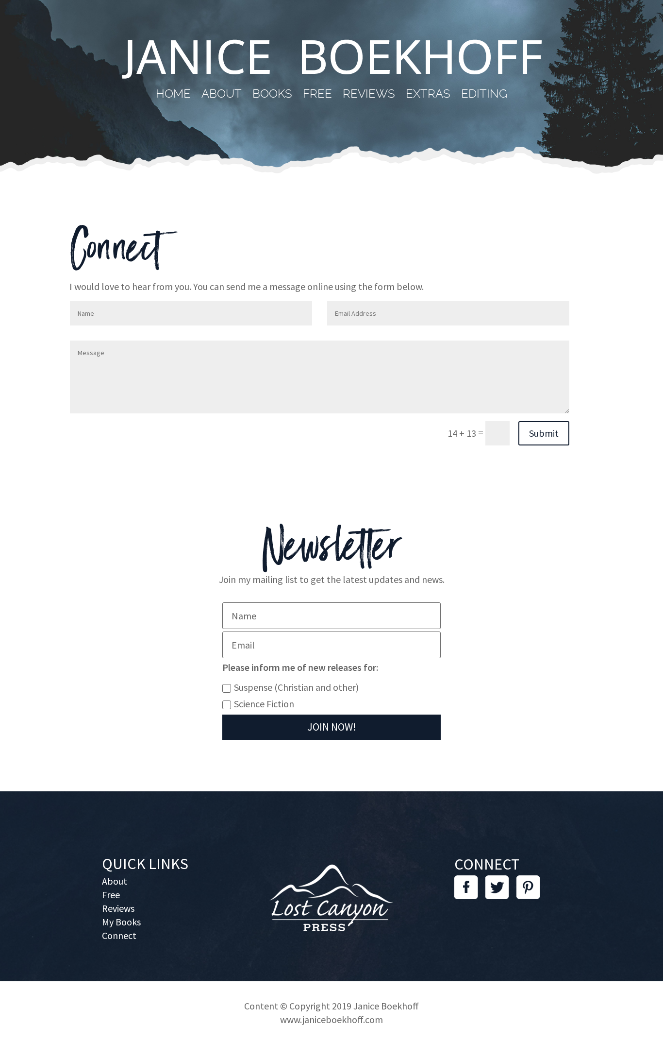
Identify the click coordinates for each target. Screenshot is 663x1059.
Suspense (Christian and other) (296, 687)
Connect (119, 935)
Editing (484, 95)
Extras (428, 95)
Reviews (369, 95)
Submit (544, 433)
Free (317, 95)
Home (173, 95)
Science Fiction (264, 704)
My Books (121, 922)
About (221, 95)
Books (272, 95)
